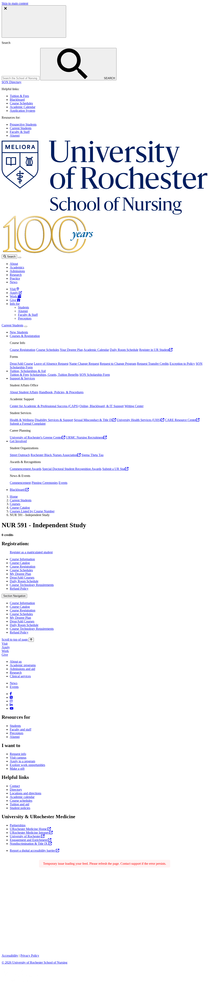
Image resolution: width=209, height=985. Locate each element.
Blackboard (17, 99)
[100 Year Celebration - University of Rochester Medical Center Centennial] (47, 252)
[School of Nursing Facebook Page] (11, 693)
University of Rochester (25, 836)
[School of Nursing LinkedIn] (11, 704)
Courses (15, 504)
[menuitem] (108, 559)
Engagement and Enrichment (29, 840)
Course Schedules (21, 103)
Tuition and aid (19, 804)
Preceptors (24, 318)
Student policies (20, 808)
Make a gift (17, 768)
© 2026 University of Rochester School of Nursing (34, 962)
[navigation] (18, 639)
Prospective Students (23, 124)
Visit (13, 289)
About (14, 263)
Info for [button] (15, 303)
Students (23, 307)
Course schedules (21, 800)
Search (11, 256)
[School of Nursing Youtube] (11, 708)
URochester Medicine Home (29, 829)
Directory (16, 789)
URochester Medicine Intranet (29, 832)
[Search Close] (34, 21)
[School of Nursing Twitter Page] (11, 697)
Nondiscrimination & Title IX (29, 843)
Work (14, 296)
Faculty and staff (20, 729)
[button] (11, 82)
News (13, 282)
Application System (22, 110)
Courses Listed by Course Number (32, 511)
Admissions (17, 271)
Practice (15, 278)
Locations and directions (25, 793)
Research (16, 274)
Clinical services (20, 676)
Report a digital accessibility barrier (33, 850)
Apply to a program (22, 761)
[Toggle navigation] (19, 257)
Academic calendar (22, 797)
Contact (15, 786)
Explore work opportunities (27, 765)
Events (14, 687)
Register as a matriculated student (31, 552)
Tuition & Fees (19, 96)
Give (13, 300)
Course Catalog (20, 507)
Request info (18, 754)
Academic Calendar (22, 107)
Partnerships (18, 825)
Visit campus (18, 757)
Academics (17, 267)
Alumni (15, 135)
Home (14, 496)
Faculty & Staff (20, 132)
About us (16, 661)
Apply (14, 292)
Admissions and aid (22, 669)
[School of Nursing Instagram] (11, 701)
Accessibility (10, 955)
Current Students (20, 128)
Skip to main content (15, 3)
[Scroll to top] (31, 640)
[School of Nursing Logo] (104, 213)
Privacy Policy (29, 955)
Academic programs (23, 665)
